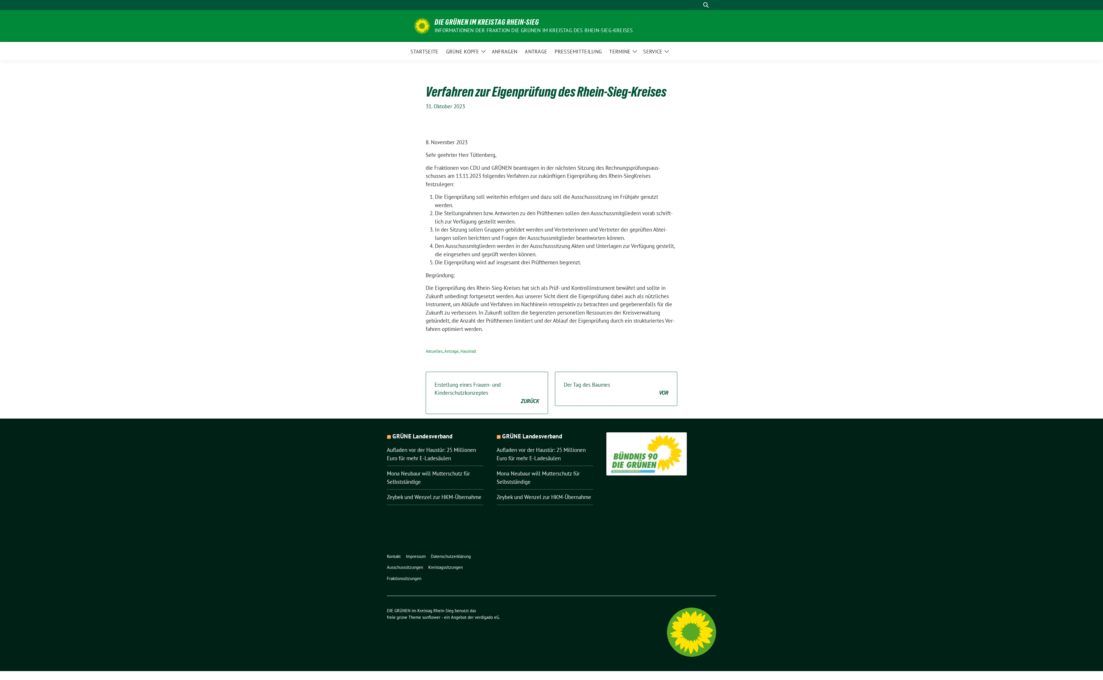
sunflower (431, 617)
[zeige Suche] (705, 5)
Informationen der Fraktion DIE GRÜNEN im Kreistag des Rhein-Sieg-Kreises (534, 30)
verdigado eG (487, 617)
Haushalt (468, 351)
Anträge (451, 351)
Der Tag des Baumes (616, 388)
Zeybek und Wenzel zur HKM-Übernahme (434, 497)
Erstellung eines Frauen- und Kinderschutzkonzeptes (487, 392)
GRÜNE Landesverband (422, 436)
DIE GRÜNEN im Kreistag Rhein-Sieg (487, 22)
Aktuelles (434, 351)
